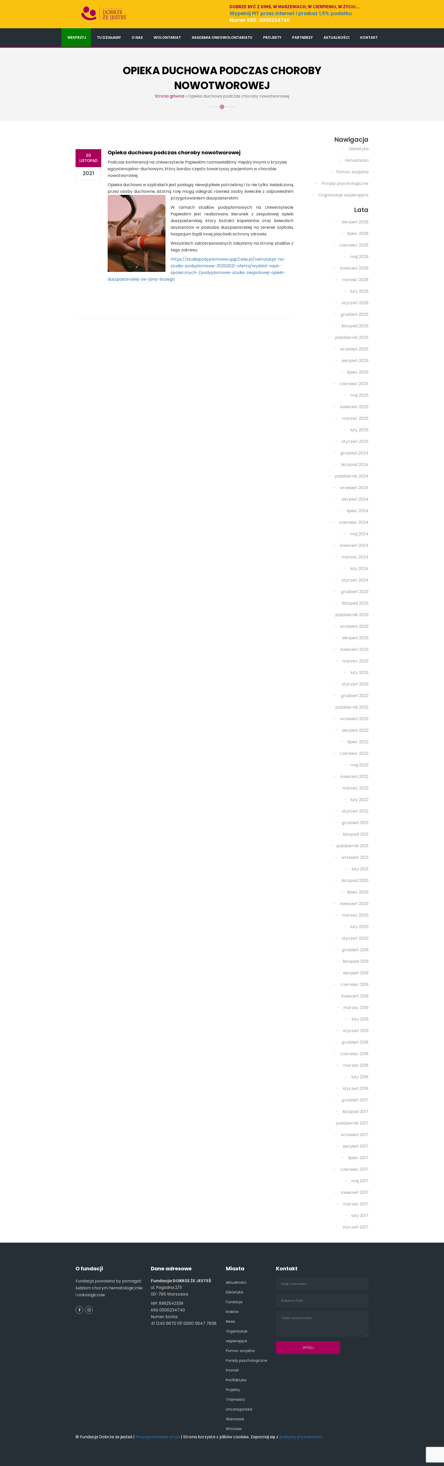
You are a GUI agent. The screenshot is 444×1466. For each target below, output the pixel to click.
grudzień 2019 (355, 950)
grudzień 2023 (354, 592)
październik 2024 (351, 476)
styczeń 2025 (355, 441)
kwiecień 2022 (354, 776)
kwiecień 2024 (354, 545)
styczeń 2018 (355, 1088)
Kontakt (369, 37)
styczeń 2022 (355, 811)
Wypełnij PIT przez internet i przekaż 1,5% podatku (290, 13)
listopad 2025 (354, 326)
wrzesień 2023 (354, 626)
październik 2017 (352, 1123)
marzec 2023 (355, 661)
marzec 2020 (355, 915)
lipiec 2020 (357, 892)
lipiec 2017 (358, 1158)
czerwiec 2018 (354, 1054)
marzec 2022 (355, 788)
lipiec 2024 (357, 511)
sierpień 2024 (354, 499)
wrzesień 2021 (354, 857)
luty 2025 (359, 430)
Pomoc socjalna (352, 172)
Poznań (232, 1370)
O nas (137, 37)
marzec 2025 (355, 418)
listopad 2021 (355, 834)
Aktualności (336, 37)
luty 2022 (359, 800)
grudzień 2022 (354, 696)
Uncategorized (239, 1409)
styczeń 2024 (354, 580)
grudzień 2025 (354, 314)
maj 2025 (359, 395)
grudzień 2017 (354, 1100)
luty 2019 (359, 1019)
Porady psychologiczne (344, 183)
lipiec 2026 (357, 233)
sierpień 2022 (355, 730)
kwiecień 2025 (354, 407)
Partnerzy (302, 37)
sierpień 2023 (355, 638)
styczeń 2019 (355, 1031)
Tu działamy (109, 37)
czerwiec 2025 (353, 384)
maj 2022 (359, 765)
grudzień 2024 (354, 453)
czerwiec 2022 (354, 753)
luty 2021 (359, 869)
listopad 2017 (355, 1112)
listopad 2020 (354, 880)
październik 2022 (351, 707)
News (230, 1321)
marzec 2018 (355, 1065)
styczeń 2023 (355, 684)
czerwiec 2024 (353, 522)
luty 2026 (359, 291)
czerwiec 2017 (354, 1169)
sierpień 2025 (355, 361)
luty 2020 (359, 927)
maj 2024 (359, 534)
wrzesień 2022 (354, 719)
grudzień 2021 (355, 823)
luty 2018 (359, 1077)
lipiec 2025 (357, 372)
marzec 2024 (355, 557)
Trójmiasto (235, 1399)
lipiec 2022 (357, 742)
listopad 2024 (354, 465)
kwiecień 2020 (354, 904)
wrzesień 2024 (354, 488)
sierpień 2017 (355, 1146)
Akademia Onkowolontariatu (222, 37)
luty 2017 (359, 1216)
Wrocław (234, 1428)
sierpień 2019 (355, 973)
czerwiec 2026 (353, 245)
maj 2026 (359, 257)
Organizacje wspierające (343, 195)
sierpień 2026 (355, 222)
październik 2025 (351, 337)
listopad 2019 (355, 961)
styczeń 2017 (355, 1227)
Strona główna (169, 96)
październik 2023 (351, 615)
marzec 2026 (355, 280)
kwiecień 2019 (354, 996)
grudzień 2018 (354, 1042)
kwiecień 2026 (354, 268)
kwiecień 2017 (354, 1192)
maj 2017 (359, 1181)
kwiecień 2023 (354, 649)
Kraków (232, 1311)
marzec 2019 (355, 1008)
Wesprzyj (76, 37)
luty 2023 (359, 672)
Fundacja (234, 1302)
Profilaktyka (236, 1380)
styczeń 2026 (355, 303)
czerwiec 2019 (354, 984)
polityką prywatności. (301, 1437)
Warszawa (235, 1419)
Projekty (272, 37)
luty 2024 (359, 569)
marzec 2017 (355, 1204)
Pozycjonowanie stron (158, 1437)
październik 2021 (352, 846)
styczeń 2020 (355, 938)
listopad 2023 (355, 603)
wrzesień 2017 (354, 1135)
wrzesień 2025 (354, 349)
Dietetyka (358, 149)
